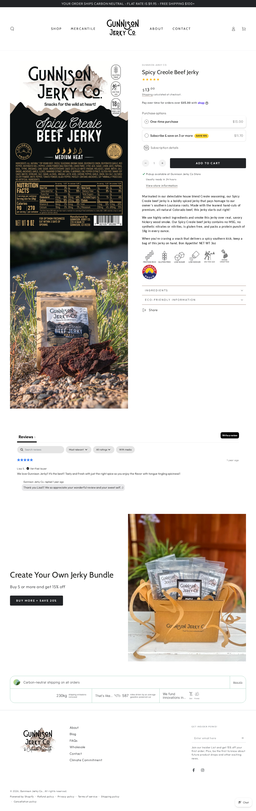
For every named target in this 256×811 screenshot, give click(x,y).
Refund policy (45, 796)
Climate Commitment (86, 760)
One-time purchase (164, 122)
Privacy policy (66, 796)
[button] (12, 28)
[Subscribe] (243, 738)
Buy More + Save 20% (36, 600)
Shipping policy (110, 796)
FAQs (74, 741)
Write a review (229, 435)
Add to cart (208, 163)
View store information (162, 185)
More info (237, 682)
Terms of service (87, 796)
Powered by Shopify (22, 796)
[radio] (147, 121)
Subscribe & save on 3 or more (178, 136)
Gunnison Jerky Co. (154, 65)
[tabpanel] (128, 471)
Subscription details (164, 148)
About (74, 728)
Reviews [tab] (27, 436)
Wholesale (77, 747)
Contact (76, 754)
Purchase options (154, 113)
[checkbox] (125, 449)
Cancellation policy (25, 801)
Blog (73, 734)
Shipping (147, 94)
